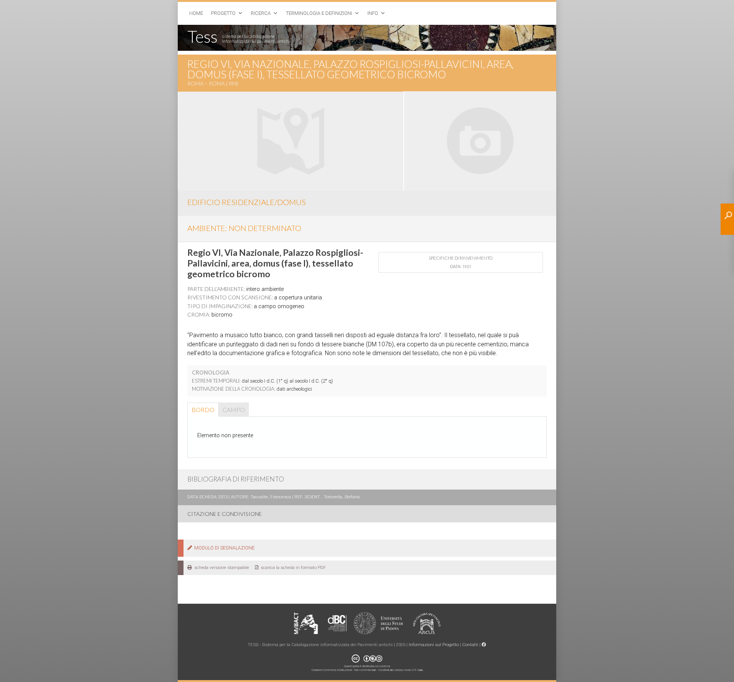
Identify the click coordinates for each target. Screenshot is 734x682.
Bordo (203, 409)
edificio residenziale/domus (246, 202)
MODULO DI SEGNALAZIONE (223, 548)
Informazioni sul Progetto (434, 644)
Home (196, 13)
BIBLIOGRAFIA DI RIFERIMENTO (235, 479)
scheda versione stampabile (220, 567)
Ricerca (261, 13)
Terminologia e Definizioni (319, 13)
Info (372, 13)
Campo (233, 409)
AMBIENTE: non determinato (244, 228)
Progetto (223, 13)
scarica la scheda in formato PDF (292, 567)
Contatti (470, 644)
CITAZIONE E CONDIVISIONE (224, 514)
